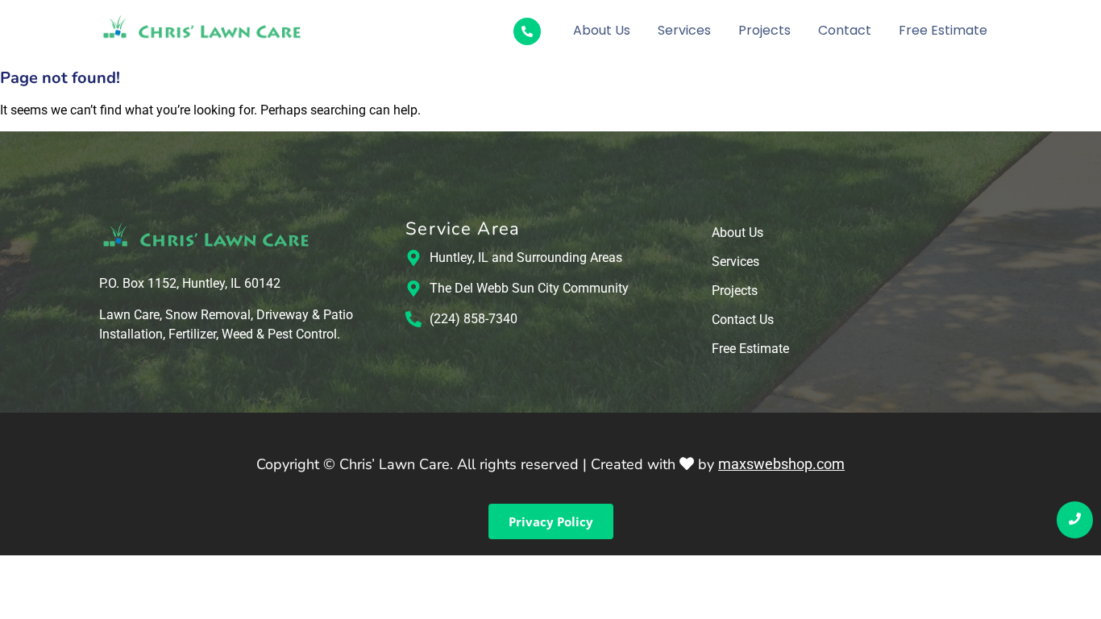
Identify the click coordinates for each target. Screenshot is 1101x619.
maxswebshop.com (781, 463)
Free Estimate (943, 30)
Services (684, 30)
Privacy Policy (551, 521)
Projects (764, 30)
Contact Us (743, 320)
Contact (844, 30)
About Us (601, 30)
